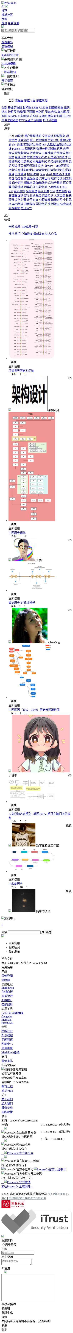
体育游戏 (66, 203)
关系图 (33, 116)
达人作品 (51, 233)
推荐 (4, 10)
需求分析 (53, 140)
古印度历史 (16, 883)
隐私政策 (7, 1111)
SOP (52, 191)
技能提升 (41, 186)
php (14, 144)
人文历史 (59, 195)
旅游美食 (14, 208)
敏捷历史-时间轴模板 (22, 602)
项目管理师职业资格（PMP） (36, 165)
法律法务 (41, 182)
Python (16, 148)
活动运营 (35, 152)
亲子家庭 (32, 199)
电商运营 (20, 157)
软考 (65, 161)
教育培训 (56, 178)
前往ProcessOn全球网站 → (17, 1186)
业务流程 (23, 140)
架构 (38, 144)
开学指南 (7, 80)
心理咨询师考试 (57, 157)
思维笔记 (41, 100)
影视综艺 (41, 203)
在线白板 (7, 991)
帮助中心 (7, 1043)
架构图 (62, 111)
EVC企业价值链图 (30, 120)
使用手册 (7, 1048)
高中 (36, 174)
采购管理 (31, 191)
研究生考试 (40, 161)
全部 (4, 107)
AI (2, 6)
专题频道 (7, 1039)
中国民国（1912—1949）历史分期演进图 (34, 709)
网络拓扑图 (56, 107)
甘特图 (27, 107)
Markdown (7, 987)
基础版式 (17, 203)
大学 (42, 174)
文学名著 (20, 199)
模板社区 (7, 14)
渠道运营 (30, 148)
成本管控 (61, 191)
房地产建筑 (55, 182)
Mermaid (6, 1019)
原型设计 (7, 996)
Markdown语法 (10, 1052)
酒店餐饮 (20, 178)
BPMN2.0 (13, 116)
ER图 (35, 107)
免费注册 (13, 23)
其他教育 (20, 174)
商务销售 (17, 182)
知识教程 (7, 1035)
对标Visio (7, 1090)
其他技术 (65, 140)
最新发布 (39, 233)
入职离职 (54, 186)
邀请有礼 (7, 1060)
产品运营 (59, 152)
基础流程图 (15, 107)
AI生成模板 (8, 63)
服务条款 (7, 1107)
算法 (20, 144)
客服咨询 (58, 174)
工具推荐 (47, 152)
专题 (4, 19)
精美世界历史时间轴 (21, 370)
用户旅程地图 (32, 135)
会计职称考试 (26, 169)
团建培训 (29, 186)
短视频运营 (22, 152)
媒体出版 (29, 182)
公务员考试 (54, 161)
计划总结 (35, 195)
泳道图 (21, 111)
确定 (48, 932)
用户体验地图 (38, 140)
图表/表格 (51, 111)
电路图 (40, 111)
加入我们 (7, 1103)
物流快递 (17, 186)
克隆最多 (27, 233)
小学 (49, 174)
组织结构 (19, 191)
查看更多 (7, 42)
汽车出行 (44, 178)
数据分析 (42, 148)
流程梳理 (7, 46)
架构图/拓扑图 (10, 55)
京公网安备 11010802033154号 (27, 1198)
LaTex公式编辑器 (12, 1013)
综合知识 (47, 195)
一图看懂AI (8, 72)
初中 (30, 174)
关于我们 (7, 1099)
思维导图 (29, 100)
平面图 (30, 111)
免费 (18, 226)
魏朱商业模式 (56, 116)
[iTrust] (36, 1232)
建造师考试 (57, 169)
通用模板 (29, 203)
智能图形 (7, 1004)
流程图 (19, 100)
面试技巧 (23, 195)
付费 (35, 226)
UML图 (43, 107)
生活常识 (54, 203)
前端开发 (29, 144)
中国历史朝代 (17, 532)
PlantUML (7, 1022)
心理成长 (44, 199)
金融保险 (32, 178)
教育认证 (7, 1086)
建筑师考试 (42, 169)
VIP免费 (26, 226)
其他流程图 (50, 120)
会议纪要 (43, 191)
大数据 (51, 144)
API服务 (6, 1000)
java (44, 144)
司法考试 (26, 161)
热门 (18, 233)
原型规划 (59, 135)
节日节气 (26, 208)
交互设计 (47, 135)
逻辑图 (43, 116)
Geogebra (6, 1016)
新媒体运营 (55, 148)
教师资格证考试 (37, 157)
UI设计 (19, 135)
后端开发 (62, 144)
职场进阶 (56, 199)
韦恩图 (24, 116)
